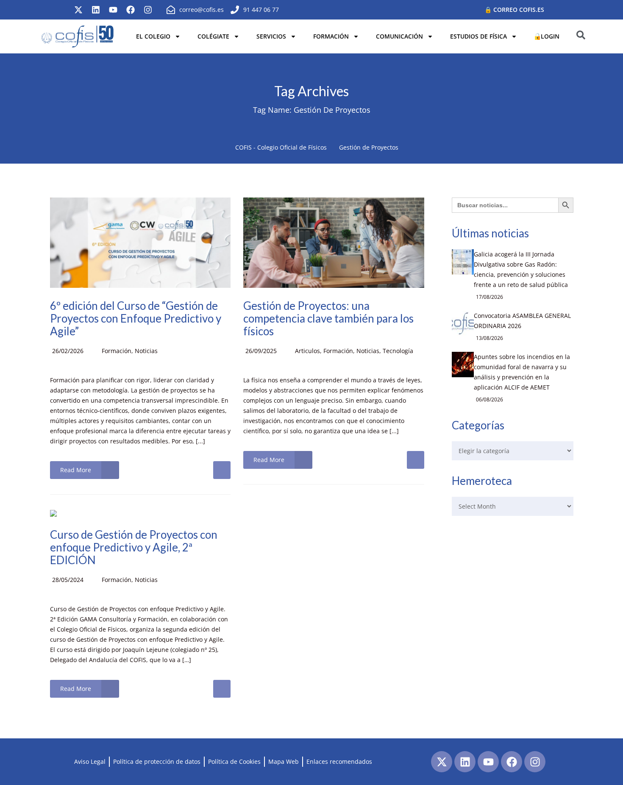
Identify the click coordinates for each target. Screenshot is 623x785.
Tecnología (398, 351)
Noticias (146, 351)
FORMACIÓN (331, 36)
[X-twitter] (78, 9)
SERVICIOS (271, 36)
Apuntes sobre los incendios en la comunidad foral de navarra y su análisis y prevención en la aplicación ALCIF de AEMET (522, 372)
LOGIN (550, 36)
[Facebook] (130, 9)
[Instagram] (147, 9)
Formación (116, 351)
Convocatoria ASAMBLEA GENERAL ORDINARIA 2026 (522, 321)
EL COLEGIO (153, 36)
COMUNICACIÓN (399, 36)
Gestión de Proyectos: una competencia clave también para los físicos (328, 318)
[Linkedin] (95, 9)
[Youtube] (113, 9)
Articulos (307, 351)
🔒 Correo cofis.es (514, 10)
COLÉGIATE (213, 36)
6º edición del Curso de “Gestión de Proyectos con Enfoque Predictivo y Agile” (135, 318)
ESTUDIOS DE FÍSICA (478, 36)
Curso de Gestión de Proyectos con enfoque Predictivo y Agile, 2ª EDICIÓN (133, 547)
